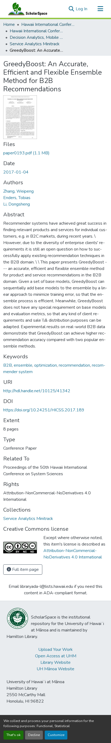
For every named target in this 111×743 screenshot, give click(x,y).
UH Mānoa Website (55, 669)
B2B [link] (7, 365)
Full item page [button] (25, 569)
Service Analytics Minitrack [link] (35, 44)
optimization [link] (45, 365)
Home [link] (9, 24)
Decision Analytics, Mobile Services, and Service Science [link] (37, 37)
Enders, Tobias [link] (16, 198)
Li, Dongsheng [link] (16, 204)
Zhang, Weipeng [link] (18, 191)
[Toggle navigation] (100, 9)
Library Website (55, 662)
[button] (26, 9)
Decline (34, 734)
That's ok (13, 734)
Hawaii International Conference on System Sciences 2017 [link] (37, 31)
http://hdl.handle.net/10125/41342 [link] (36, 391)
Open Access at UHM (55, 656)
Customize (56, 734)
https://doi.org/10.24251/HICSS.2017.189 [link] (43, 410)
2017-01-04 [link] (16, 172)
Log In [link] (81, 9)
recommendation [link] (74, 365)
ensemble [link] (23, 365)
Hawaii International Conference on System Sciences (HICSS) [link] (48, 24)
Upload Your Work (55, 649)
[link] (55, 153)
